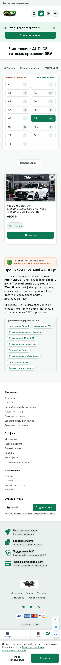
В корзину (32, 235)
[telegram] (31, 607)
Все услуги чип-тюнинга (21, 368)
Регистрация (12, 457)
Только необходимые (16, 658)
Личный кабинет (14, 448)
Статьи (9, 480)
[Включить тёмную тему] (48, 13)
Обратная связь (37, 597)
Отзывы (9, 476)
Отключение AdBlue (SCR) (22, 338)
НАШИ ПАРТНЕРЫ (14, 411)
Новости (9, 489)
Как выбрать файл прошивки (20, 407)
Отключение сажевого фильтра (25, 332)
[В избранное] (52, 177)
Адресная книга (13, 443)
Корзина (9, 453)
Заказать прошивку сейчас (19, 420)
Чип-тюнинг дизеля (19, 362)
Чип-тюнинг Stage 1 (19, 326)
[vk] (23, 607)
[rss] (39, 607)
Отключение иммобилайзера (24, 356)
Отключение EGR (43, 326)
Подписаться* (44, 507)
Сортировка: (28, 162)
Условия (41, 593)
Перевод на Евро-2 (19, 350)
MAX (55, 619)
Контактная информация (16, 3)
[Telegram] (55, 627)
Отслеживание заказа (17, 462)
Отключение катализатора (23, 344)
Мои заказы (11, 439)
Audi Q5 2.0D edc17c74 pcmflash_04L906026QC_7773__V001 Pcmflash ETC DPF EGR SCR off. (26, 207)
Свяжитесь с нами (15, 416)
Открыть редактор (30, 35)
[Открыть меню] (55, 13)
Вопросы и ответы (15, 485)
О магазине (18, 597)
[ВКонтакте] (55, 634)
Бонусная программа (16, 425)
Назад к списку (48, 77)
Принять (45, 658)
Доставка (10, 398)
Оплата (9, 402)
